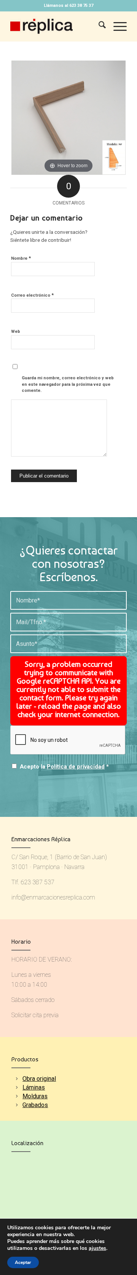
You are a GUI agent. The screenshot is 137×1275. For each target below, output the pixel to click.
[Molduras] (16, 1096)
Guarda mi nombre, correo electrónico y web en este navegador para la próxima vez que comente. (68, 384)
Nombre (21, 258)
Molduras (35, 1096)
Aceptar (23, 1262)
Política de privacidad (76, 766)
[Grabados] (16, 1105)
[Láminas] (16, 1087)
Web (15, 331)
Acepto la (64, 766)
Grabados (35, 1105)
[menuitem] (98, 26)
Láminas (33, 1087)
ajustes (97, 1248)
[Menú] (116, 26)
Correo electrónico (32, 295)
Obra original (39, 1078)
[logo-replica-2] (57, 26)
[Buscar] (98, 26)
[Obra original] (16, 1078)
